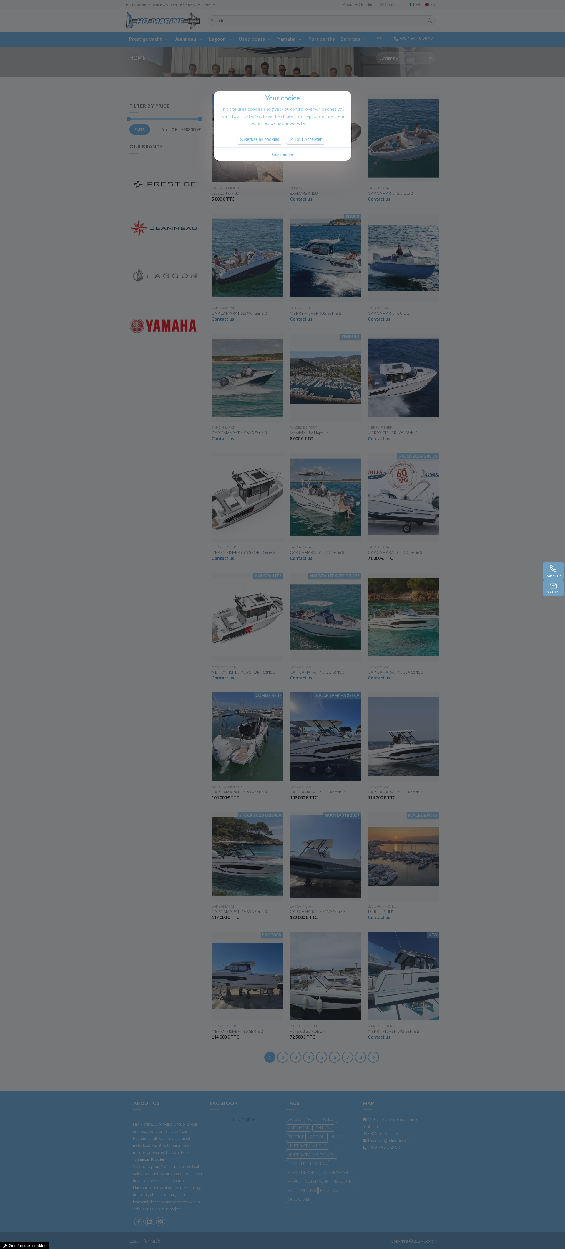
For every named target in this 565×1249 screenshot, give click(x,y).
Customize (282, 154)
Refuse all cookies (261, 139)
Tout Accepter (307, 139)
